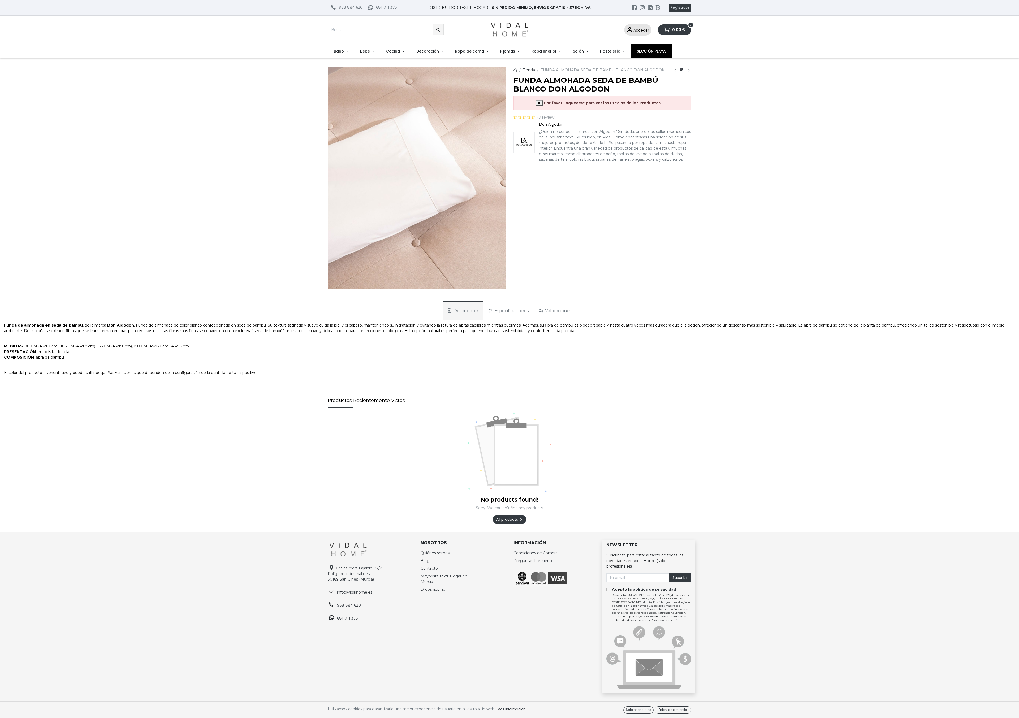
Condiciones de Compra (535, 553)
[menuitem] (341, 51)
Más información (511, 709)
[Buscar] (438, 29)
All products (507, 519)
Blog (425, 560)
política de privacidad (654, 589)
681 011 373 (386, 7)
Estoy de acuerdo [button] (673, 709)
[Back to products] (682, 70)
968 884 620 (351, 7)
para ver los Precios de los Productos (602, 103)
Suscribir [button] (680, 577)
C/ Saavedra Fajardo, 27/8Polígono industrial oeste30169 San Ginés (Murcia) (355, 574)
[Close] (539, 103)
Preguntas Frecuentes (534, 560)
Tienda (529, 70)
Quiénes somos (435, 553)
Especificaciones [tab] (511, 310)
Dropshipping (433, 589)
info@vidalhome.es (354, 592)
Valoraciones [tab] (557, 310)
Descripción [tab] (465, 310)
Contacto (429, 568)
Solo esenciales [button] (638, 709)
